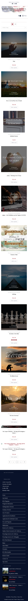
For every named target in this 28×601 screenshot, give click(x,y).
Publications (5, 525)
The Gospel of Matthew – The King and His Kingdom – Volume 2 (14, 449)
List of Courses (6, 513)
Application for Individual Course (10, 518)
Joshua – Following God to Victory (14, 175)
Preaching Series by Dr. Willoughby (14, 59)
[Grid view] (12, 24)
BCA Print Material (7, 540)
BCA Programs (6, 501)
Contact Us (5, 558)
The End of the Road (14, 415)
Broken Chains (6, 555)
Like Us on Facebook (8, 472)
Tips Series (5, 561)
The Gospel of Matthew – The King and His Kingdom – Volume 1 (14, 432)
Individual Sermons (14, 136)
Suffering (14, 294)
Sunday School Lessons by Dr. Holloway (12, 531)
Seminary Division (7, 509)
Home (4, 495)
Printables (5, 549)
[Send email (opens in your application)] (16, 3)
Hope (14, 61)
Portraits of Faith (14, 254)
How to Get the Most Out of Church (14, 100)
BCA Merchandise (7, 552)
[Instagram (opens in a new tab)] (14, 3)
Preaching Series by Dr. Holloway (10, 534)
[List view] (15, 24)
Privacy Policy (13, 596)
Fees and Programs (7, 522)
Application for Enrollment (9, 516)
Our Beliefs (5, 498)
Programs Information (8, 503)
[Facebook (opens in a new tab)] (12, 3)
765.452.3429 (6, 486)
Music (4, 543)
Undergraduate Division (8, 506)
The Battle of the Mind (14, 333)
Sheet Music (5, 545)
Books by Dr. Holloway (8, 528)
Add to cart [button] (14, 142)
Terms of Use (19, 596)
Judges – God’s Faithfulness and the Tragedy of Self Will (14, 215)
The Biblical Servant (14, 376)
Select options (14, 67)
